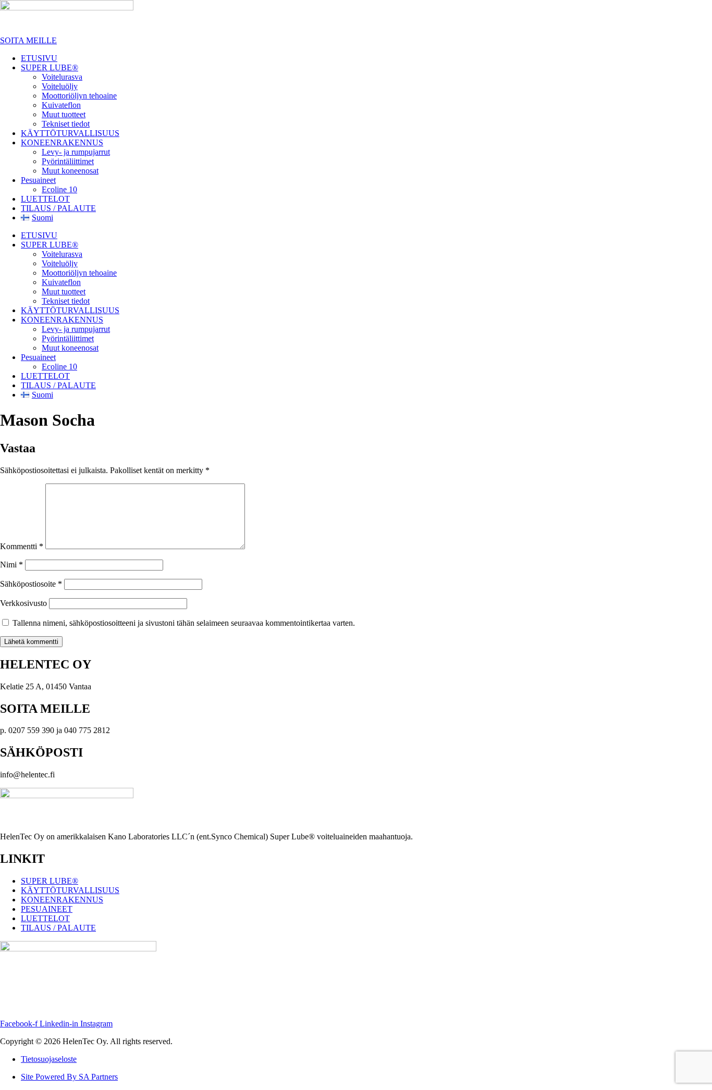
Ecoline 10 (59, 189)
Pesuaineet (38, 180)
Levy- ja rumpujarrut (76, 151)
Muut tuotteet (63, 114)
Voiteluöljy (60, 86)
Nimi (11, 564)
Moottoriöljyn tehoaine (79, 95)
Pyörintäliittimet (68, 161)
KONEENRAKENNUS (62, 142)
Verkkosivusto (23, 603)
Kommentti (21, 546)
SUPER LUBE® (49, 67)
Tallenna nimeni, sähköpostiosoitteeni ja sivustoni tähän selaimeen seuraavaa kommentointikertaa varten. (184, 622)
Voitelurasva (62, 76)
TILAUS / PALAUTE (58, 208)
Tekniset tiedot (66, 123)
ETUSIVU (39, 58)
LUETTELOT (45, 198)
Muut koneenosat (70, 170)
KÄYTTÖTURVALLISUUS (70, 133)
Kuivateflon (61, 105)
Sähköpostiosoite (31, 583)
